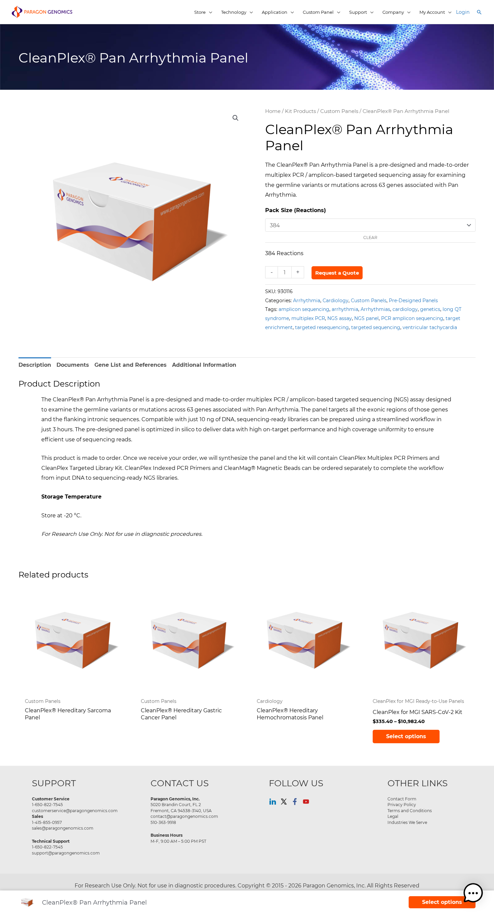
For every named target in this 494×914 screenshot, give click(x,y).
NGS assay (339, 318)
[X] (284, 801)
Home (273, 111)
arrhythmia (345, 309)
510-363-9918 (163, 822)
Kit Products (300, 111)
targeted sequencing (375, 327)
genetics (430, 309)
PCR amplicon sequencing (412, 318)
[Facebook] (295, 801)
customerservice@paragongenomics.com (75, 810)
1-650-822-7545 (47, 804)
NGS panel (366, 318)
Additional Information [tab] (204, 365)
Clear (370, 237)
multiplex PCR (308, 318)
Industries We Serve (407, 822)
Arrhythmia (306, 300)
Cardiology (335, 300)
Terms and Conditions (409, 810)
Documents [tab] (72, 365)
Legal (392, 816)
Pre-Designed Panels (413, 300)
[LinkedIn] (273, 801)
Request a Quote (337, 273)
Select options (406, 736)
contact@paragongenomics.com (184, 816)
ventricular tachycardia (430, 327)
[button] (479, 12)
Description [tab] (34, 365)
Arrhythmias (375, 309)
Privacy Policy (401, 804)
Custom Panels (339, 111)
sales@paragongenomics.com (62, 828)
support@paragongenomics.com (66, 853)
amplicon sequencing (304, 309)
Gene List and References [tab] (130, 365)
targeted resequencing (322, 327)
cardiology (405, 309)
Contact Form (401, 798)
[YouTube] (306, 801)
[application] (209, 12)
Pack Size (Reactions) (295, 210)
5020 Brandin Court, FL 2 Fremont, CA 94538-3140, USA (181, 807)
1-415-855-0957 (47, 822)
